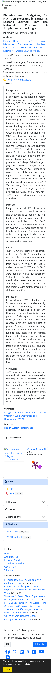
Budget (8, 412)
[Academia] (28, 652)
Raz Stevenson (25, 44)
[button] (31, 664)
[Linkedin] (21, 652)
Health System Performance (18, 427)
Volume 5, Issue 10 (36, 449)
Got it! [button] (7, 670)
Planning (18, 412)
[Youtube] (41, 652)
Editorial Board (12, 560)
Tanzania (42, 412)
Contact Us (10, 566)
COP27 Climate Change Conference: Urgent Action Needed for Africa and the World (25, 589)
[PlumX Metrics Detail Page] (35, 465)
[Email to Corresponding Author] (32, 40)
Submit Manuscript (14, 563)
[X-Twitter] (14, 652)
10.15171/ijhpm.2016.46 (19, 79)
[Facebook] (7, 652)
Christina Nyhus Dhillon (28, 50)
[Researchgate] (34, 652)
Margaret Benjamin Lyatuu (16, 40)
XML (11, 489)
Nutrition (30, 412)
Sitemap (8, 570)
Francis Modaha (21, 47)
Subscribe (40, 644)
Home (7, 553)
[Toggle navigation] (24, 8)
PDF (15, 493)
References (14, 437)
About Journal (11, 556)
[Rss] (7, 657)
